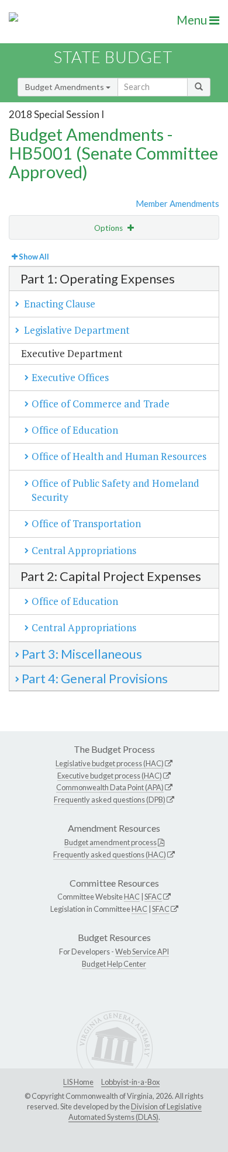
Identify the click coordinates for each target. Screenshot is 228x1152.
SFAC (153, 896)
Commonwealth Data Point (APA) (110, 787)
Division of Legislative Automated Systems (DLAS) (135, 1112)
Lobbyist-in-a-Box (130, 1082)
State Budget (113, 57)
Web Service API (142, 951)
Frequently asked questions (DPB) (109, 799)
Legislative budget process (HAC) (110, 763)
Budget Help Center (114, 963)
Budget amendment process (110, 842)
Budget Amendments (65, 87)
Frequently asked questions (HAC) (109, 854)
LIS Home (78, 1082)
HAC (132, 896)
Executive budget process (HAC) (109, 775)
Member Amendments (177, 203)
